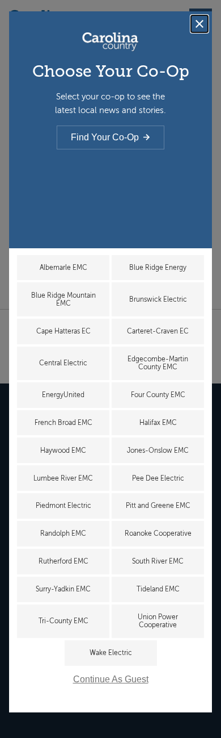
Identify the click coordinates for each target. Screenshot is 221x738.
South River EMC (158, 561)
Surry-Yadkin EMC (63, 589)
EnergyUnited (63, 395)
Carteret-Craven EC (158, 331)
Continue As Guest (110, 679)
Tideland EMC (158, 589)
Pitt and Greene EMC (158, 506)
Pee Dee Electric (158, 478)
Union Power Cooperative (158, 621)
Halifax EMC (158, 423)
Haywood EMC (63, 451)
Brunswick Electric (158, 299)
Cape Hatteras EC (63, 331)
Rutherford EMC (63, 561)
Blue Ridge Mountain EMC (63, 299)
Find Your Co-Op (105, 137)
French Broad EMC (63, 423)
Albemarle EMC (63, 268)
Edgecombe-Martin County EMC (158, 363)
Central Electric (63, 363)
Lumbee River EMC (63, 478)
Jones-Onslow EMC (158, 451)
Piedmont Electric (63, 506)
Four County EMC (158, 395)
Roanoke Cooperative (158, 533)
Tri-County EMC (63, 621)
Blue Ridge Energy (157, 268)
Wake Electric (111, 653)
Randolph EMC (63, 533)
